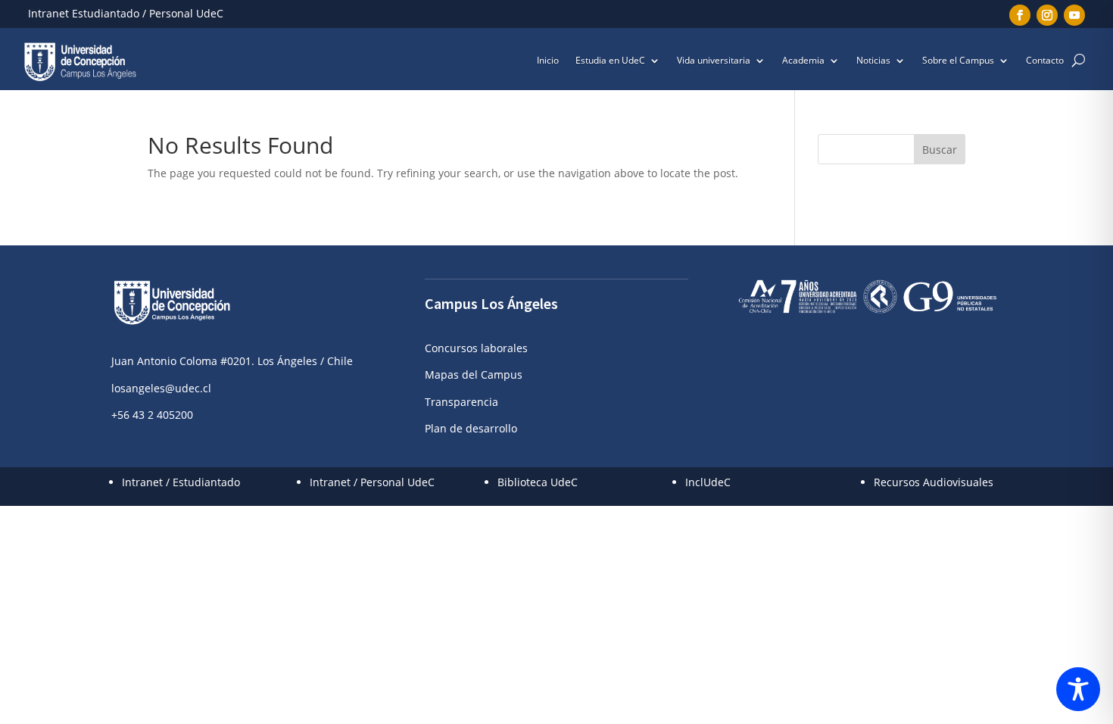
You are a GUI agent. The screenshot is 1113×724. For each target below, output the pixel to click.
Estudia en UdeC (610, 61)
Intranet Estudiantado (83, 13)
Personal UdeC (186, 13)
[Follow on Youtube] (1074, 15)
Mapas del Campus (473, 374)
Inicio (548, 61)
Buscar (939, 149)
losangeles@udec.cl (161, 388)
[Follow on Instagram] (1047, 15)
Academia (803, 61)
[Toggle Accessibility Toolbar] (1078, 689)
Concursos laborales (476, 348)
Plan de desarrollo (471, 428)
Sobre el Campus (958, 61)
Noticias (873, 61)
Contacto (1045, 61)
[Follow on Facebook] (1019, 15)
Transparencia (461, 402)
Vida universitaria (713, 61)
